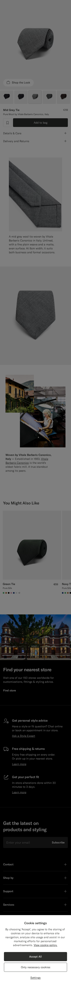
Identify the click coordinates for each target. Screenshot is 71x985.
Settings (35, 977)
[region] (35, 950)
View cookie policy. (45, 945)
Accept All (35, 956)
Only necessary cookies (35, 967)
